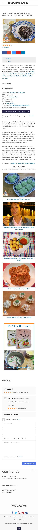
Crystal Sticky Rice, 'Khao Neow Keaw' (19, 199)
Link (19, 438)
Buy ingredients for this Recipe (16, 111)
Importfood (11, 398)
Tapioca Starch (13, 97)
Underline (11, 438)
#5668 (27, 398)
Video (25, 438)
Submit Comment (29, 463)
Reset (21, 456)
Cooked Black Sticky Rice (17, 92)
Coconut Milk (10, 103)
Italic (8, 438)
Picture (22, 438)
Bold (5, 438)
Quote (14, 438)
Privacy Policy (29, 517)
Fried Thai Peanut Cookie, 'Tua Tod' (19, 289)
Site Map (22, 520)
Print (9, 61)
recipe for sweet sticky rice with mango (23, 163)
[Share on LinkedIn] (23, 53)
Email (9, 58)
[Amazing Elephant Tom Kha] (19, 346)
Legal (15, 520)
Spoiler (30, 438)
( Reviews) (5, 47)
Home (6, 517)
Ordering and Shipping (16, 517)
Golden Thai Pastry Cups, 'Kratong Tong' (19, 317)
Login (19, 419)
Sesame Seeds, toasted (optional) (19, 105)
